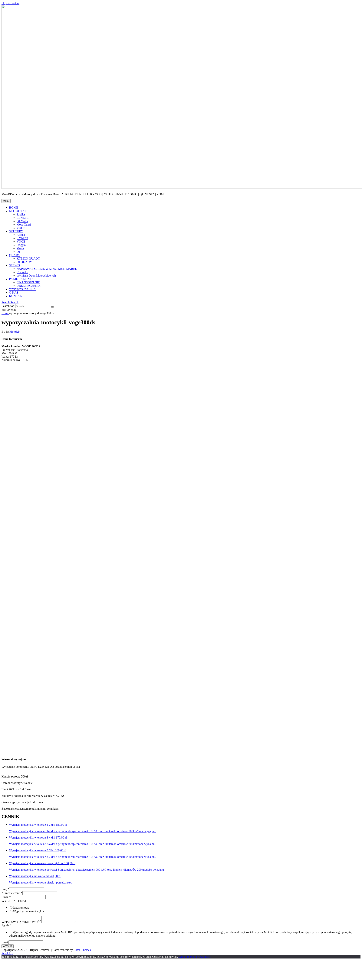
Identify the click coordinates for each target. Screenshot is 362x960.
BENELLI (23, 217)
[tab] (181, 766)
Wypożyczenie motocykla (28, 911)
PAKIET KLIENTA (21, 279)
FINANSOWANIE (28, 282)
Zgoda (7, 925)
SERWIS (14, 265)
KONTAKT (16, 296)
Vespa (20, 248)
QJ (18, 251)
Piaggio (21, 245)
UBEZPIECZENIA (29, 285)
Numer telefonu (12, 893)
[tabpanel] (181, 792)
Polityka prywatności (198, 956)
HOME (13, 207)
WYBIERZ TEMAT (14, 900)
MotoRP (14, 331)
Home (5, 313)
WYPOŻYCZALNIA (22, 289)
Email (6, 897)
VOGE (21, 228)
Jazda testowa (21, 907)
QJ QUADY (24, 262)
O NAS (13, 292)
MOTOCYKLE (18, 211)
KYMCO (22, 238)
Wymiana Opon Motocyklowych (36, 275)
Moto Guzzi (24, 224)
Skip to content (10, 3)
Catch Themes (82, 949)
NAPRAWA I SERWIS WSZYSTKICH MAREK (47, 268)
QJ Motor (22, 221)
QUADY (14, 255)
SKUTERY (16, 231)
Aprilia (21, 214)
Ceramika (22, 272)
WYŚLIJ (7, 946)
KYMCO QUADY (28, 258)
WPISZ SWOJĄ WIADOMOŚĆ (21, 922)
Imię (5, 889)
